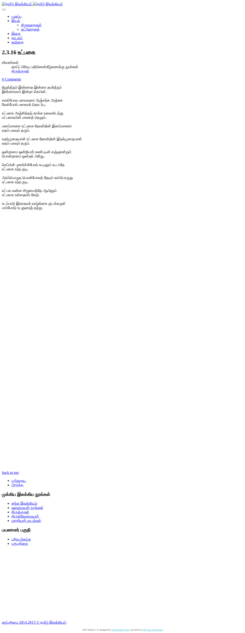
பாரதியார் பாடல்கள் (26, 521)
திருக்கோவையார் (25, 516)
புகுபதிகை (19, 543)
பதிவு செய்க (21, 539)
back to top (10, 473)
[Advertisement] (122, 583)
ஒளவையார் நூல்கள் (27, 508)
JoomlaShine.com (120, 629)
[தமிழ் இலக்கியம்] (32, 4)
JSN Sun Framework (153, 629)
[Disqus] (122, 282)
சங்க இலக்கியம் (24, 503)
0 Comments (11, 79)
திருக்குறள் (20, 71)
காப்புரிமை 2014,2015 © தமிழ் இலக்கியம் (34, 622)
